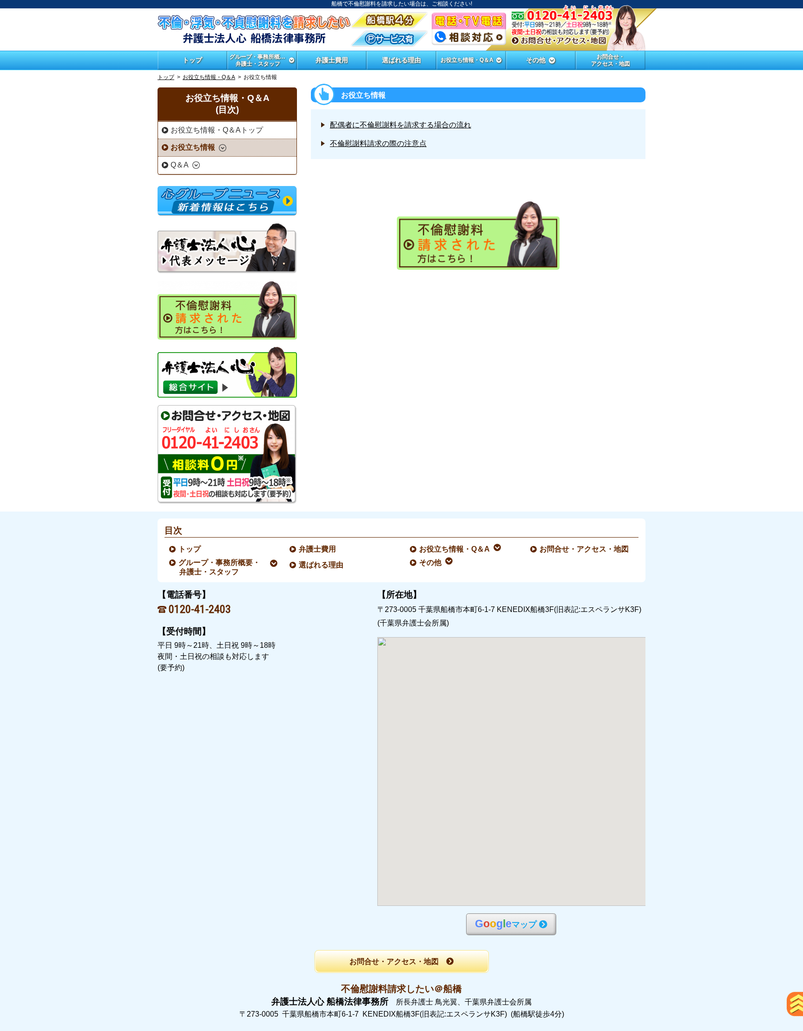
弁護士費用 (318, 549)
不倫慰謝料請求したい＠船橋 (401, 988)
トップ (192, 60)
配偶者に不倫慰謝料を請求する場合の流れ (400, 125)
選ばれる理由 (321, 565)
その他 (430, 562)
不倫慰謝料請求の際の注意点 (378, 143)
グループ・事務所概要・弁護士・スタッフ (219, 567)
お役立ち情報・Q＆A (209, 77)
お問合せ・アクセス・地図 (584, 549)
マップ (506, 924)
